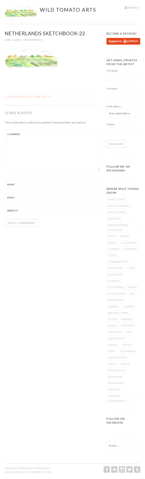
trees (111, 351)
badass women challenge (118, 227)
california (128, 242)
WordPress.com (40, 472)
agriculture (116, 199)
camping (113, 249)
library (129, 306)
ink (132, 293)
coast (112, 255)
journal (113, 306)
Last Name (111, 88)
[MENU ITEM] (106, 469)
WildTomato (33, 39)
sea (129, 332)
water (125, 364)
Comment (14, 136)
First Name (111, 70)
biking (125, 236)
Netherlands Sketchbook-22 (28, 96)
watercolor (116, 370)
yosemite (114, 389)
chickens (130, 249)
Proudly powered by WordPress (27, 468)
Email (12, 197)
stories (113, 345)
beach (112, 236)
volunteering (117, 357)
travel (127, 345)
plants (112, 325)
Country (110, 124)
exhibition (115, 274)
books (112, 242)
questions (115, 332)
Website (12, 210)
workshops (116, 383)
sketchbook (116, 338)
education (115, 268)
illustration (116, 293)
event (131, 268)
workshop (115, 376)
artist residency (119, 205)
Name (11, 184)
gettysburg (116, 287)
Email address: (113, 106)
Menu (134, 7)
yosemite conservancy (117, 398)
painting (127, 319)
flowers (114, 281)
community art (118, 261)
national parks (118, 313)
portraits (128, 325)
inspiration (115, 300)
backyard (114, 218)
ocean (112, 319)
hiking (133, 287)
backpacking (116, 212)
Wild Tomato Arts (68, 10)
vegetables (128, 351)
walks (112, 364)
